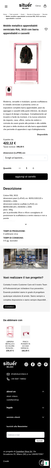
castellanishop (13, 400)
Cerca (38, 6)
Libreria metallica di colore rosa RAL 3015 (9, 345)
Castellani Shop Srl (24, 451)
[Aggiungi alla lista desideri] (46, 29)
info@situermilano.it (19, 374)
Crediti (6, 461)
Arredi (22, 14)
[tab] (25, 391)
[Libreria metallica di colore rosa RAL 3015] (10, 332)
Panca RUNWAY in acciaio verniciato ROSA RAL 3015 (25, 345)
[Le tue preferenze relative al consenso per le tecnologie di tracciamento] (46, 463)
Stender (44, 14)
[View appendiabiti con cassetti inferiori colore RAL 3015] (8, 91)
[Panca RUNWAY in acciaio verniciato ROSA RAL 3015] (25, 332)
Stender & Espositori (33, 14)
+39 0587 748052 (18, 379)
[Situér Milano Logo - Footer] (10, 364)
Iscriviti (40, 441)
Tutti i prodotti (14, 14)
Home (5, 14)
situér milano (12, 396)
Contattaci (9, 307)
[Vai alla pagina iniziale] (25, 6)
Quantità (7, 168)
